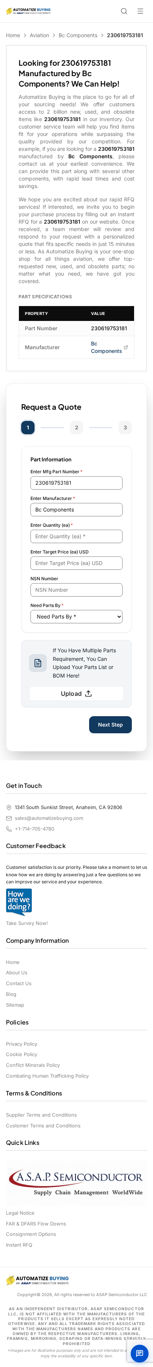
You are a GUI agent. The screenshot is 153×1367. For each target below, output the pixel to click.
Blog (11, 994)
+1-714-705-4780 (34, 829)
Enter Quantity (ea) (51, 525)
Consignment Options (31, 1234)
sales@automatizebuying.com (49, 818)
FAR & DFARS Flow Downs (36, 1224)
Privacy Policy (21, 1044)
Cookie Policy (21, 1054)
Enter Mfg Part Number (56, 471)
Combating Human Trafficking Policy (47, 1076)
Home (13, 35)
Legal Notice (20, 1213)
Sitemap (15, 1005)
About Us (16, 972)
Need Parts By (47, 605)
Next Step (110, 724)
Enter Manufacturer (52, 498)
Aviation (39, 35)
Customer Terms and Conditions (43, 1126)
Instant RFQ (19, 1245)
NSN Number (44, 578)
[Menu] (140, 11)
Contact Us (19, 983)
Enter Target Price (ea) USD (59, 552)
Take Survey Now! (27, 923)
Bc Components (78, 35)
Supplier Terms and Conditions (41, 1115)
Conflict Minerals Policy (33, 1065)
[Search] (124, 11)
